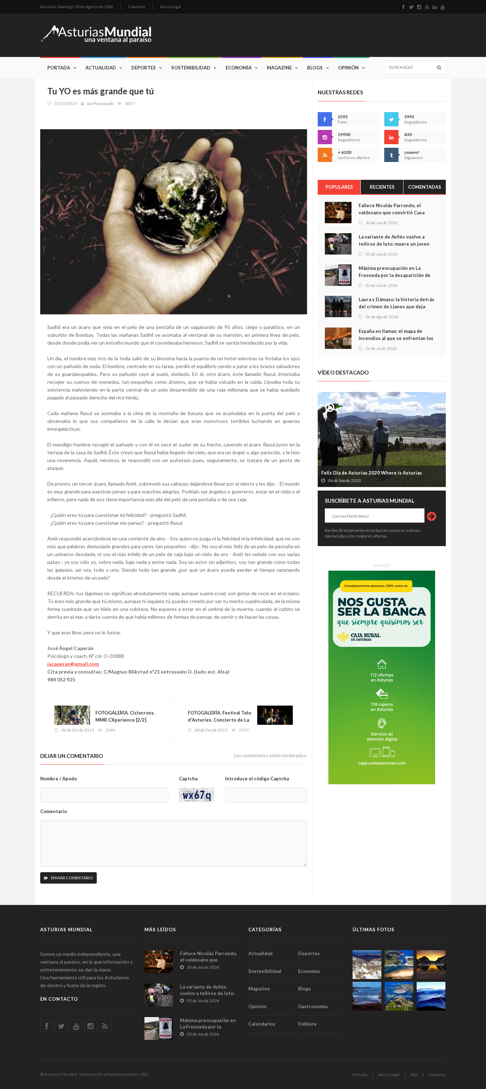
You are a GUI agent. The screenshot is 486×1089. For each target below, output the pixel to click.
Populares (339, 187)
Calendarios (261, 1024)
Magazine (279, 67)
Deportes (143, 67)
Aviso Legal (170, 6)
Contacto (136, 6)
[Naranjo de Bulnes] (367, 964)
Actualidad (100, 67)
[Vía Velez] (367, 996)
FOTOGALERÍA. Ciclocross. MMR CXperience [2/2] (125, 716)
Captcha (188, 778)
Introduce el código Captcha (257, 778)
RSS (414, 1074)
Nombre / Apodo (58, 778)
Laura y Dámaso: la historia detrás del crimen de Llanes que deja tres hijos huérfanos (396, 306)
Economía (239, 67)
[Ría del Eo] (399, 996)
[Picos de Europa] (431, 996)
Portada (58, 67)
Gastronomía (312, 1006)
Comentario (53, 811)
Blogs (315, 67)
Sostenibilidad (190, 67)
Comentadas (424, 187)
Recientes (382, 187)
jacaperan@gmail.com (73, 664)
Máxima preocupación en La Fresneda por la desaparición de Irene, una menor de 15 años (394, 275)
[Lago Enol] (431, 964)
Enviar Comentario (71, 877)
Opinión (348, 67)
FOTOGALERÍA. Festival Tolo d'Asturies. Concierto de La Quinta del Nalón (219, 720)
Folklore (307, 1024)
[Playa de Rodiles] (399, 964)
